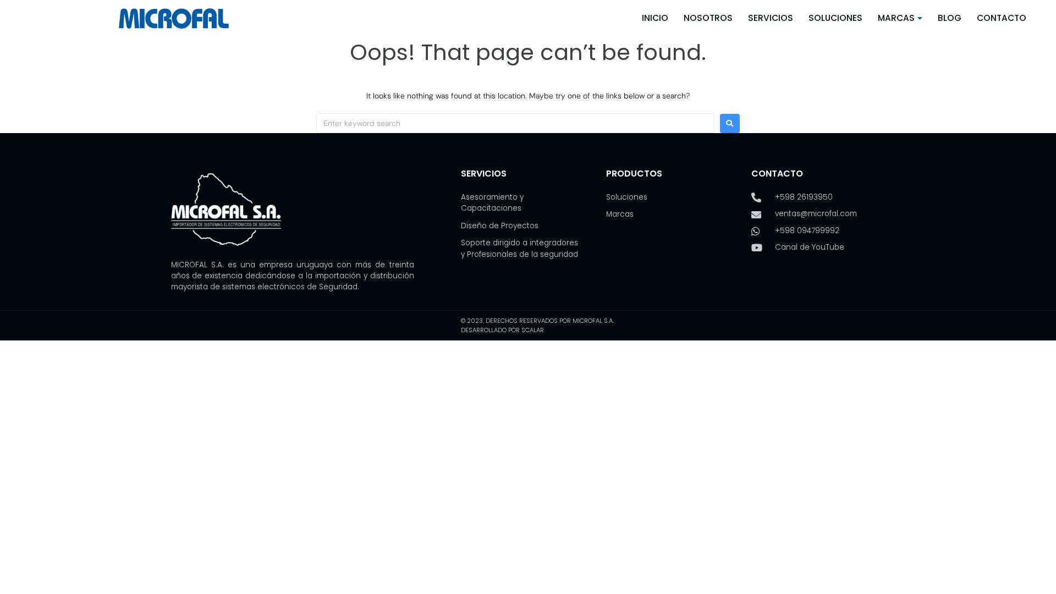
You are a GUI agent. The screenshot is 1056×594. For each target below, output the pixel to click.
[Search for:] (515, 123)
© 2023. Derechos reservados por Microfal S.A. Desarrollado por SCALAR (537, 325)
